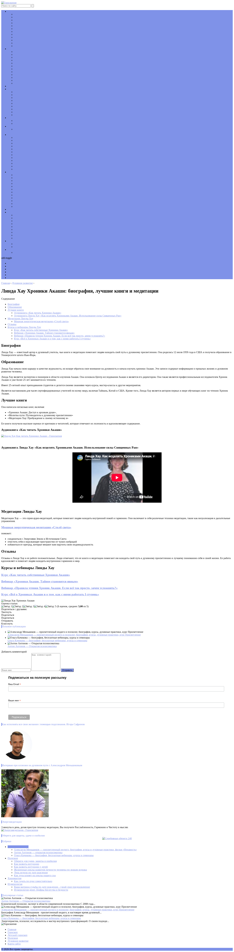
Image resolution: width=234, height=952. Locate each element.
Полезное (13, 858)
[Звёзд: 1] (6, 606)
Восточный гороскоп (25, 114)
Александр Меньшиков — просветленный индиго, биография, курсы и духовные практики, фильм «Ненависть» (75, 849)
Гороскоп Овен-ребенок (27, 51)
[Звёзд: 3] (28, 606)
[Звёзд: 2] (17, 606)
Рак (16, 23)
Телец (17, 17)
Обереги (12, 86)
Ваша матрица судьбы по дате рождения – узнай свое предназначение (52, 887)
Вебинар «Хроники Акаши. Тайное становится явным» (44, 333)
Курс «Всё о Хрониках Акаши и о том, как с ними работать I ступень (50, 594)
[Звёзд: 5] (50, 606)
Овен (17, 14)
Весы (17, 31)
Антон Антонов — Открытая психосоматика (32, 646)
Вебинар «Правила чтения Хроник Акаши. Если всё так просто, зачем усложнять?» (59, 335)
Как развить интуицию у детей (31, 866)
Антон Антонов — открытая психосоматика (38, 103)
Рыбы (17, 46)
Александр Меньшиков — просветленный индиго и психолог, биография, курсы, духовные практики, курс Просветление (74, 634)
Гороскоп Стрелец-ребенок (28, 74)
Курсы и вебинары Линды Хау (24, 327)
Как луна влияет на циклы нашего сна (35, 112)
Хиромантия (14, 126)
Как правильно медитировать (30, 92)
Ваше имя (14, 700)
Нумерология (15, 117)
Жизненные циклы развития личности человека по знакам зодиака (50, 109)
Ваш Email (14, 684)
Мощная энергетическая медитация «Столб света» (41, 321)
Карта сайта (14, 943)
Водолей (18, 43)
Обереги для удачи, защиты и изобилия (35, 861)
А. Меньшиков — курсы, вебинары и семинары (40, 94)
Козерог (18, 40)
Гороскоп (13, 11)
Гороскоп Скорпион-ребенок (29, 71)
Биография (13, 304)
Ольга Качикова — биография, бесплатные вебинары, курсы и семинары (47, 640)
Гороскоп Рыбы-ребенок (27, 83)
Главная (12, 929)
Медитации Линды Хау (20, 318)
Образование (15, 307)
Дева (16, 28)
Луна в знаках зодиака (26, 106)
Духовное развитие (18, 89)
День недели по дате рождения (31, 123)
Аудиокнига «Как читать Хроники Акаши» (37, 312)
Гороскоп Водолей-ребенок (29, 80)
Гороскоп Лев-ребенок (26, 63)
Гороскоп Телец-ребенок (27, 54)
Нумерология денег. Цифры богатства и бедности (41, 889)
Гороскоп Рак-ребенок (26, 60)
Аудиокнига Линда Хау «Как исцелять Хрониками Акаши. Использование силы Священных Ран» (67, 315)
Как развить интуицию (26, 864)
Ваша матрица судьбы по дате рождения (36, 120)
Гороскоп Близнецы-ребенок (29, 57)
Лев (16, 25)
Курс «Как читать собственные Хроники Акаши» (41, 330)
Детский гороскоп (17, 48)
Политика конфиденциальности (51, 949)
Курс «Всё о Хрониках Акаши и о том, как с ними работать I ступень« (52, 338)
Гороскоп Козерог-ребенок (28, 77)
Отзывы (12, 324)
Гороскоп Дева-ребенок (26, 66)
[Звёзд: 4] (39, 606)
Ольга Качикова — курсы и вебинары (34, 100)
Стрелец (18, 37)
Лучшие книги (16, 310)
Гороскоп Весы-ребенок (27, 69)
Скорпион (19, 34)
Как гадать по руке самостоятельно (33, 129)
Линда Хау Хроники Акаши (29, 97)
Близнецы (19, 20)
